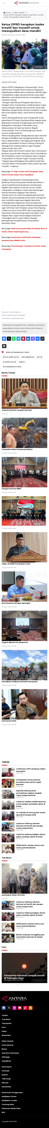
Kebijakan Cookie (9, 1100)
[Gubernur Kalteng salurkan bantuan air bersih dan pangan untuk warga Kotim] (8, 827)
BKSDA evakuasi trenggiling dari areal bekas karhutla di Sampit (30, 936)
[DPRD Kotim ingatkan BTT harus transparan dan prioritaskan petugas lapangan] (24, 586)
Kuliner (5, 1075)
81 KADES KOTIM (9, 362)
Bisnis (4, 1049)
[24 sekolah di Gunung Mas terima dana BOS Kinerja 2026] (8, 816)
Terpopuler (7, 1023)
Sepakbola (6, 1061)
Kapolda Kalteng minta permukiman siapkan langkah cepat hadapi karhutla (29, 793)
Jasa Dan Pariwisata (10, 1053)
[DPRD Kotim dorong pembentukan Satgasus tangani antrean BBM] (24, 472)
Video (4, 1031)
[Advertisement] (24, 277)
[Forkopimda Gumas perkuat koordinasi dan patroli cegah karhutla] (8, 783)
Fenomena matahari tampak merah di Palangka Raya (24, 976)
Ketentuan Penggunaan (12, 1092)
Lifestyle (5, 1071)
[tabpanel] (24, 968)
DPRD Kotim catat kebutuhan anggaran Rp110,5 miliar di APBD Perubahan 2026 (23, 562)
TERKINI (5, 762)
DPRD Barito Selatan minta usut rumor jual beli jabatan (30, 925)
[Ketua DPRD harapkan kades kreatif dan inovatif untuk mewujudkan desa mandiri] (24, 878)
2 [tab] (21, 985)
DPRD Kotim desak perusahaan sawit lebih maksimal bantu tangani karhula (21, 409)
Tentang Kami (8, 1104)
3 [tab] (24, 985)
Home (8, 13)
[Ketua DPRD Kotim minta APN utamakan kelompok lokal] (24, 704)
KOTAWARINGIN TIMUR (12, 367)
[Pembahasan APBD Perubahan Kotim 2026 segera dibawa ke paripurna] (24, 626)
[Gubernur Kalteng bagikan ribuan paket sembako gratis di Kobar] (8, 838)
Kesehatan (6, 1087)
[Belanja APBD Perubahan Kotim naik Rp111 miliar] (24, 511)
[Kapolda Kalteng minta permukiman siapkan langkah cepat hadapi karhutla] (8, 794)
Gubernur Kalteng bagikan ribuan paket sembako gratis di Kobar (30, 914)
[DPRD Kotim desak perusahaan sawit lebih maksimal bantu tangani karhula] (24, 393)
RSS (3, 1112)
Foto (4, 947)
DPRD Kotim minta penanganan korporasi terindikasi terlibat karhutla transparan (21, 680)
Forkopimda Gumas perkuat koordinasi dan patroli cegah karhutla (28, 782)
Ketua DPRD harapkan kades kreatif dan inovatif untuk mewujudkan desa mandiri (23, 16)
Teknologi (6, 1079)
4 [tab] (28, 985)
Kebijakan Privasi (9, 1096)
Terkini (5, 1015)
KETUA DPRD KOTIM (11, 357)
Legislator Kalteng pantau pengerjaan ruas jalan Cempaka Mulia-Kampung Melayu (24, 448)
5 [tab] (31, 985)
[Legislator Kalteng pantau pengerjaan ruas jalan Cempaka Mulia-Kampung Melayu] (24, 433)
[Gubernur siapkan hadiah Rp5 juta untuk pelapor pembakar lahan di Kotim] (8, 805)
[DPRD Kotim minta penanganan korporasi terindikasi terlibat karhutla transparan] (24, 665)
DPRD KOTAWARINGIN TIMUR (17, 352)
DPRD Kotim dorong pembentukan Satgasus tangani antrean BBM (22, 487)
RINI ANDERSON (28, 357)
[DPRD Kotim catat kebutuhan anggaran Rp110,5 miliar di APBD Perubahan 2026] (24, 547)
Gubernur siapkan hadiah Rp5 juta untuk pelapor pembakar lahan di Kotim (31, 804)
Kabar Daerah (19, 13)
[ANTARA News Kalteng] (26, 3)
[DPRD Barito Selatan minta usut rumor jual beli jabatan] (8, 848)
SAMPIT (22, 362)
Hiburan (5, 1083)
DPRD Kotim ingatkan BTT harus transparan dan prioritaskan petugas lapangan (24, 602)
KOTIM (39, 357)
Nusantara (6, 1035)
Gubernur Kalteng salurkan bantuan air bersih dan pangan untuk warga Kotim (29, 825)
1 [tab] (18, 985)
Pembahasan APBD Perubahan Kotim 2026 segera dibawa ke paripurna (21, 641)
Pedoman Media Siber (11, 1108)
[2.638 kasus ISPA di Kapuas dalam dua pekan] (8, 772)
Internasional (7, 1045)
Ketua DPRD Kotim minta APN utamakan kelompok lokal (20, 719)
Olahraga (6, 1057)
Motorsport (7, 1067)
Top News (6, 858)
